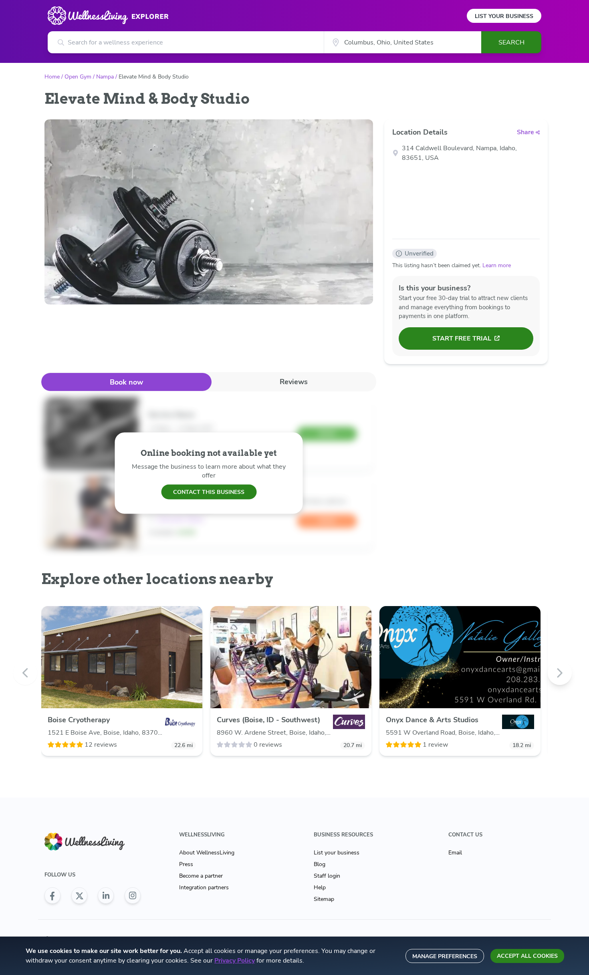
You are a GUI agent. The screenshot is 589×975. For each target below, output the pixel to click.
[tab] (126, 382)
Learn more (496, 265)
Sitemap (324, 899)
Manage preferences (444, 956)
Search (511, 42)
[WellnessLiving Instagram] (133, 895)
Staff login (327, 876)
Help (320, 887)
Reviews (294, 382)
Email (455, 852)
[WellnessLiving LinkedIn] (106, 895)
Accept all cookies (527, 956)
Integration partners (204, 887)
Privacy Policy (234, 960)
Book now (126, 382)
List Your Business (504, 16)
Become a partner (201, 876)
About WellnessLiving (206, 852)
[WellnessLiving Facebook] (52, 895)
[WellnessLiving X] (79, 895)
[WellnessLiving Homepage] (92, 841)
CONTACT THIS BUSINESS (208, 492)
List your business (336, 852)
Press (186, 864)
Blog (319, 864)
